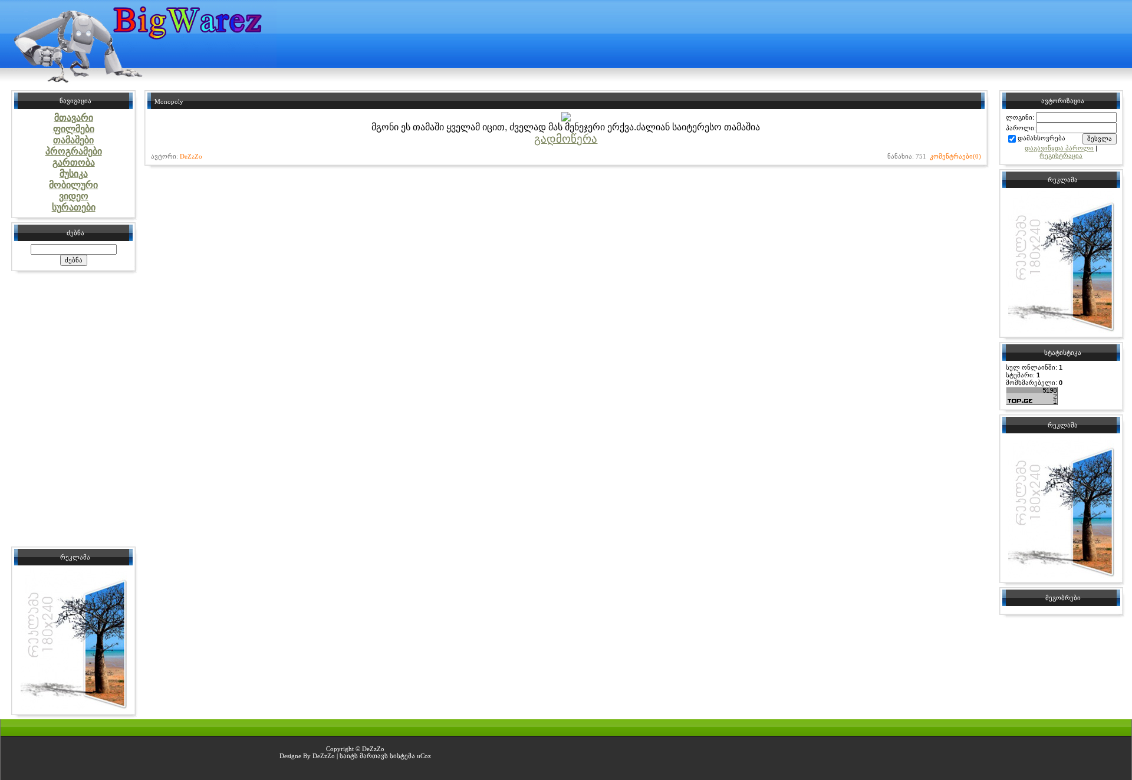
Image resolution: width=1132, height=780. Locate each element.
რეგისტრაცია (1060, 155)
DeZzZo (191, 156)
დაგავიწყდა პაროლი (1059, 148)
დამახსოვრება (1041, 137)
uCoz (424, 755)
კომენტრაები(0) (955, 156)
